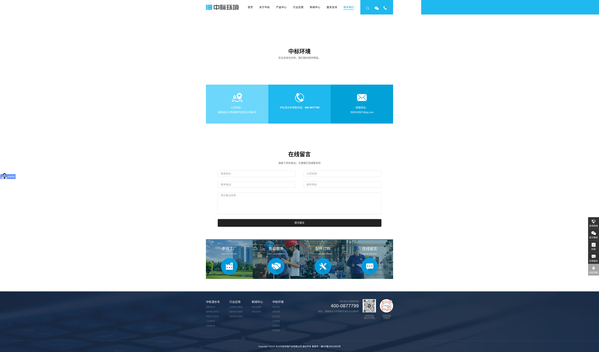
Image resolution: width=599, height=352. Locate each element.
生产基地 (276, 330)
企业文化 (276, 316)
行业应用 (298, 7)
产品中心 (281, 7)
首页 (250, 7)
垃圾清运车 (210, 326)
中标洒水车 (213, 302)
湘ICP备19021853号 (331, 346)
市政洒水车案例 (235, 316)
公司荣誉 (276, 321)
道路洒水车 (210, 307)
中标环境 (278, 302)
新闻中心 (315, 7)
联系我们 (348, 7)
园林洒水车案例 (235, 312)
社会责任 (276, 326)
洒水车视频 (256, 307)
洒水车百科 (256, 312)
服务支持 (332, 7)
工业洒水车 (210, 321)
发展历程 (276, 312)
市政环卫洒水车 (212, 316)
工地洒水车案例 (235, 307)
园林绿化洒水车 (212, 312)
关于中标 (264, 7)
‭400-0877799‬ (312, 107)
